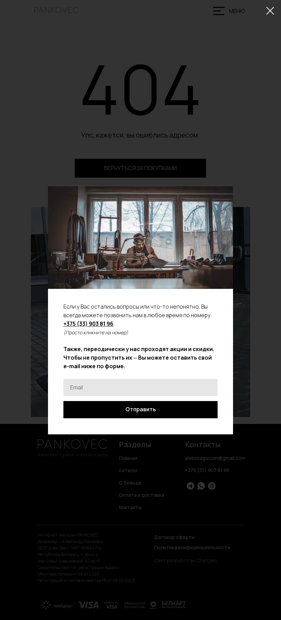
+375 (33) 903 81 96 (88, 323)
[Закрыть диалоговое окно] (270, 10)
